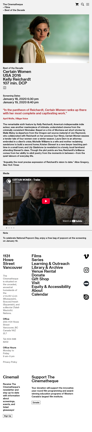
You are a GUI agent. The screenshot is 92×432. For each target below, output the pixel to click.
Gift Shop (40, 278)
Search (82, 4)
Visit (36, 282)
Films (7, 7)
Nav (87, 4)
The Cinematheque (13, 4)
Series (37, 259)
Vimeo (86, 256)
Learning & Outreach (50, 263)
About (37, 290)
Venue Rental (44, 271)
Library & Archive (47, 267)
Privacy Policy (10, 362)
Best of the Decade (15, 10)
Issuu (86, 297)
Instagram (86, 270)
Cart (76, 4)
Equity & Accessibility (51, 286)
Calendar (40, 294)
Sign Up (7, 416)
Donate (38, 275)
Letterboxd (86, 283)
